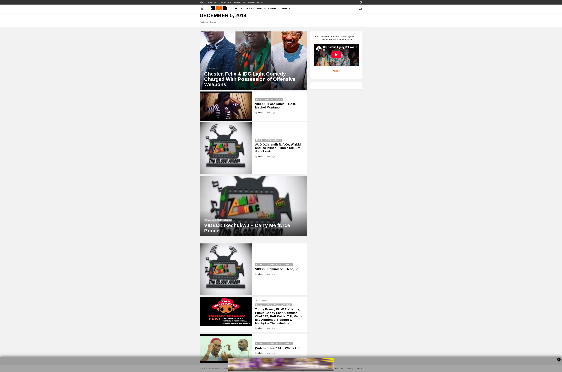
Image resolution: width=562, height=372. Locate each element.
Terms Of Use (239, 2)
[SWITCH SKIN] (361, 2)
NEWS (248, 8)
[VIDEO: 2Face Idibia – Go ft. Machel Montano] (226, 106)
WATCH (336, 71)
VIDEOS (272, 8)
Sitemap (251, 2)
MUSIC (260, 8)
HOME (238, 8)
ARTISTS (285, 8)
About (202, 2)
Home (260, 2)
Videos (278, 99)
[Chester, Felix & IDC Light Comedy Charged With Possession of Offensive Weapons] (253, 60)
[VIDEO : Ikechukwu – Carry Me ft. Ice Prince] (253, 206)
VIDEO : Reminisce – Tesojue (276, 269)
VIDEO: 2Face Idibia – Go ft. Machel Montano (275, 105)
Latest (259, 265)
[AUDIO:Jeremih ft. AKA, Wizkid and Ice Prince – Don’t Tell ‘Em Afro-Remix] (226, 148)
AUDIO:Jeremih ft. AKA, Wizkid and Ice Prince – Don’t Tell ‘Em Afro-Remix (278, 148)
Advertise (212, 2)
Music (259, 140)
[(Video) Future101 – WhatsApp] (226, 348)
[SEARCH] (360, 9)
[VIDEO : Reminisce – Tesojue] (226, 269)
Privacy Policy (225, 2)
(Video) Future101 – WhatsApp (277, 348)
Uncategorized (264, 99)
